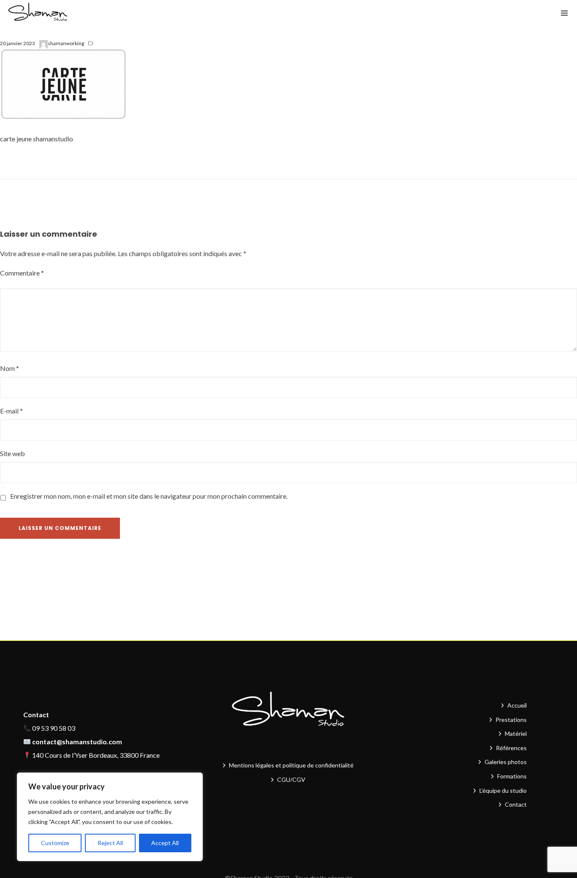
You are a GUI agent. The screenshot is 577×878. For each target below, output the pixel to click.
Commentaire (22, 273)
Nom (9, 368)
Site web (12, 453)
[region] (110, 817)
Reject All (110, 842)
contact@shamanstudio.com (77, 742)
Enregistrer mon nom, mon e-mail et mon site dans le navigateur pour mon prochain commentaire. (149, 496)
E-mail (11, 411)
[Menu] (564, 12)
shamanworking (66, 43)
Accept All (165, 842)
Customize (55, 842)
